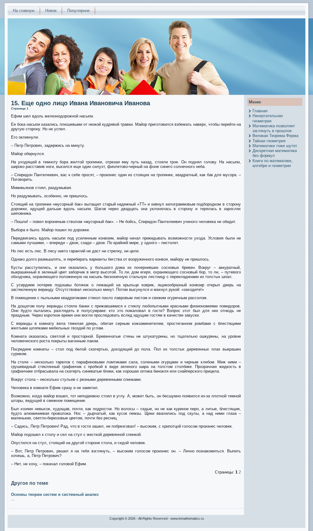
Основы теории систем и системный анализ (54, 494)
